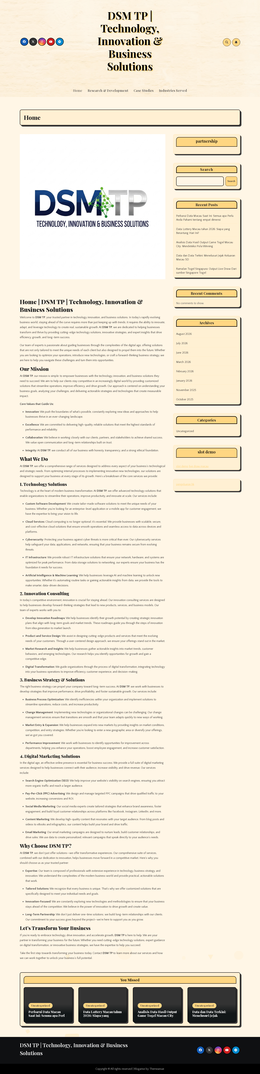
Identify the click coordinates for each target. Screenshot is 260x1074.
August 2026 (184, 334)
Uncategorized (185, 431)
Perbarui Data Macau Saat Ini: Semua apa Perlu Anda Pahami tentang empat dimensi (47, 1017)
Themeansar (156, 1068)
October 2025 (184, 399)
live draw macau (199, 466)
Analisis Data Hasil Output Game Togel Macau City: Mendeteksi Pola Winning (157, 1016)
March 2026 (183, 362)
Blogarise (139, 1068)
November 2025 (186, 390)
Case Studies (144, 90)
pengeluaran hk (185, 484)
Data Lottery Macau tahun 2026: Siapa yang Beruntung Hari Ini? (102, 1016)
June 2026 (182, 352)
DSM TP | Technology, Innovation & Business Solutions (130, 40)
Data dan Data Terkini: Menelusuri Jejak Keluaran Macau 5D (209, 1016)
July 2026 (182, 343)
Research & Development (108, 90)
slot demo (182, 466)
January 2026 (184, 380)
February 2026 (185, 371)
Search (206, 169)
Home (77, 90)
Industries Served (173, 90)
